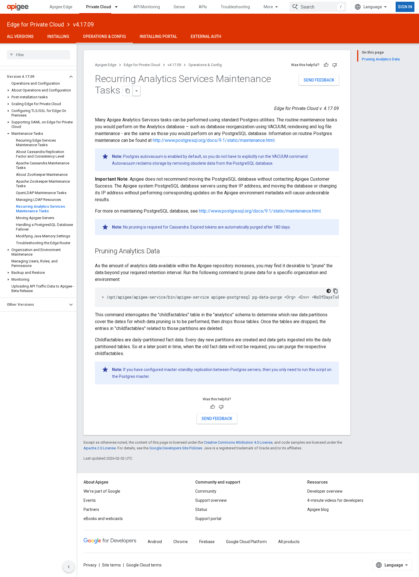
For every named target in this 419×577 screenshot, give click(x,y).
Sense (179, 7)
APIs (203, 7)
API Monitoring (146, 7)
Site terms (111, 565)
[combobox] (317, 7)
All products (289, 541)
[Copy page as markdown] (128, 91)
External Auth (206, 36)
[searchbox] (38, 54)
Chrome (180, 541)
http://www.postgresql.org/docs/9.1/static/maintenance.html (213, 140)
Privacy (90, 565)
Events (90, 500)
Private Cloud (98, 7)
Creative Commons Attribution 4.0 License (238, 442)
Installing (58, 36)
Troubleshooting (235, 7)
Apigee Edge (61, 7)
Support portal (208, 518)
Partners (91, 509)
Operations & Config (104, 36)
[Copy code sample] (335, 291)
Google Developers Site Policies (175, 448)
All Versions (20, 36)
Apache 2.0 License (100, 448)
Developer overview (325, 491)
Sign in (405, 7)
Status (201, 509)
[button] (34, 76)
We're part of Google (102, 491)
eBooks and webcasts (103, 518)
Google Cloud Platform (246, 541)
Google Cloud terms (144, 565)
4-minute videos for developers (335, 500)
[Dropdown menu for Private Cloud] (119, 7)
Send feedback (319, 80)
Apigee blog (318, 509)
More (268, 7)
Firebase (207, 541)
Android (155, 541)
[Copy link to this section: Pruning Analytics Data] (165, 251)
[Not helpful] (334, 65)
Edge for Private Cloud (35, 24)
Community (205, 491)
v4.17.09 (83, 24)
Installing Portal (158, 36)
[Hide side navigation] (68, 566)
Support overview (211, 500)
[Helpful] (326, 65)
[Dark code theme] (328, 291)
